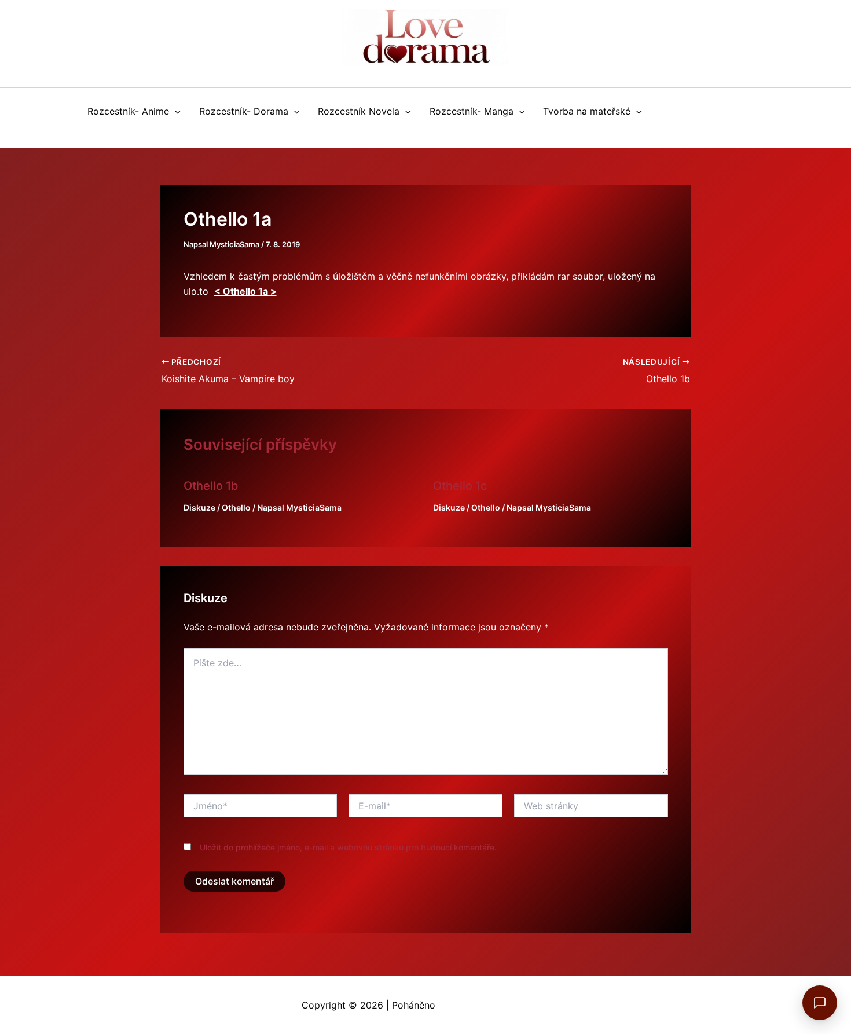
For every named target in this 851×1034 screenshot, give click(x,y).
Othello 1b (211, 486)
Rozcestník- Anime (128, 111)
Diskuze (199, 507)
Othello (236, 507)
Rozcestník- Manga (471, 111)
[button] (175, 111)
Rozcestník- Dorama (243, 111)
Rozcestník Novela (358, 111)
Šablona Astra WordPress (493, 1005)
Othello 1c (460, 486)
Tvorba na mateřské (586, 111)
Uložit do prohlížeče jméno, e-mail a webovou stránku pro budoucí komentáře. (348, 847)
